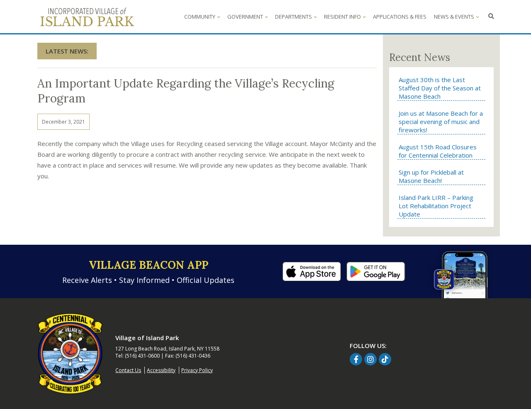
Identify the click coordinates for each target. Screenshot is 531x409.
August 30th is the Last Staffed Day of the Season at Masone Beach (440, 87)
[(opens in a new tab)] (312, 270)
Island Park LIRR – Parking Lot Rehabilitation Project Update (436, 205)
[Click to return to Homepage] (70, 353)
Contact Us (128, 370)
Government (245, 16)
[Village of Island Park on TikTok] (385, 359)
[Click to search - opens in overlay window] (491, 16)
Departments (293, 16)
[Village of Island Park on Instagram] (370, 359)
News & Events (454, 16)
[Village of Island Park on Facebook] (356, 359)
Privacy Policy (197, 370)
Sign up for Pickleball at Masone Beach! (431, 176)
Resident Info (342, 16)
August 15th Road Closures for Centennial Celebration (438, 151)
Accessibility (161, 370)
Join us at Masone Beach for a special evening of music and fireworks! (441, 121)
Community (199, 16)
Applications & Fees (399, 16)
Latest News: (67, 51)
